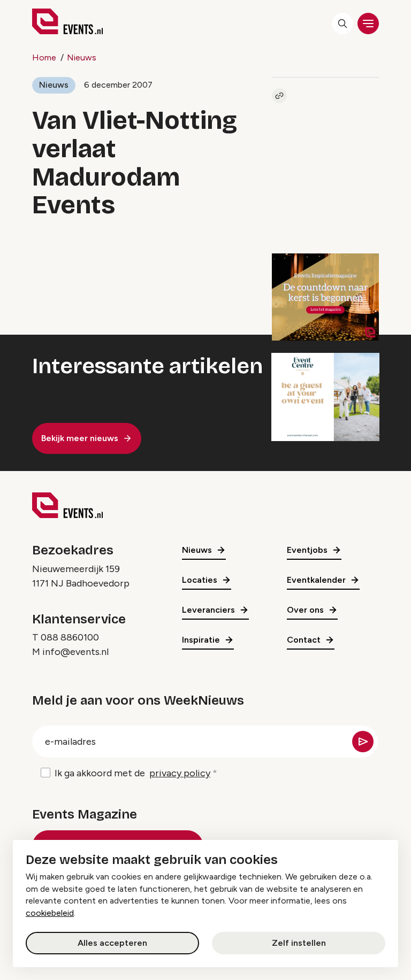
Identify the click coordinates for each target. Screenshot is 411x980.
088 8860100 (70, 637)
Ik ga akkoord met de (132, 773)
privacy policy (179, 773)
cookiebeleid (50, 913)
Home (44, 57)
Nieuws (81, 57)
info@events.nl (75, 652)
